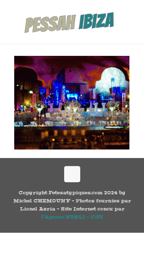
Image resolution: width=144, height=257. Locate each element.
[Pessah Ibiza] (72, 22)
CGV (97, 217)
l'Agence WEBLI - (66, 217)
